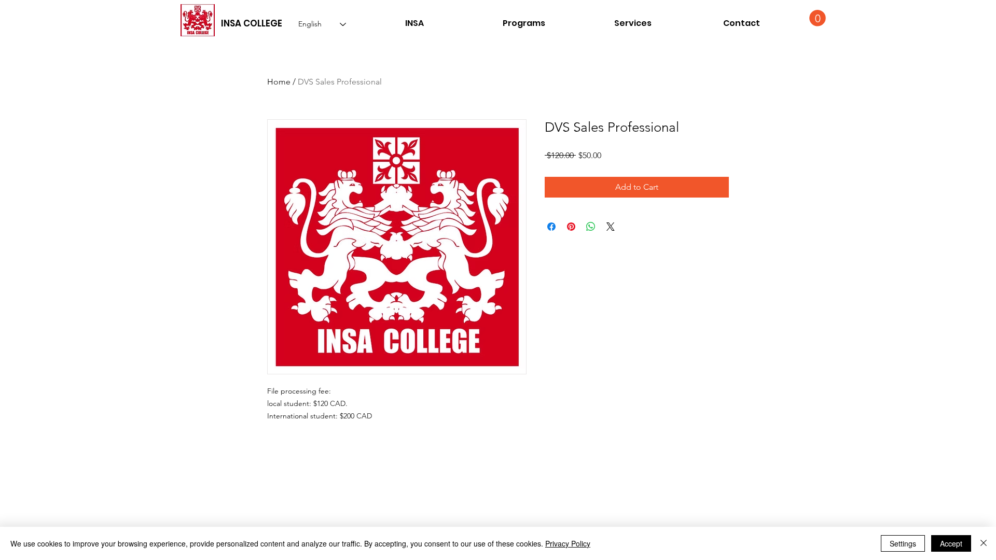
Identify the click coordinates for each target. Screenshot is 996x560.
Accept (951, 543)
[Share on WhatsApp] (591, 226)
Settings (903, 543)
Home (278, 82)
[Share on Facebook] (551, 226)
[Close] (983, 543)
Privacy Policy (567, 543)
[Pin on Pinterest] (571, 226)
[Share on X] (610, 226)
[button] (741, 23)
